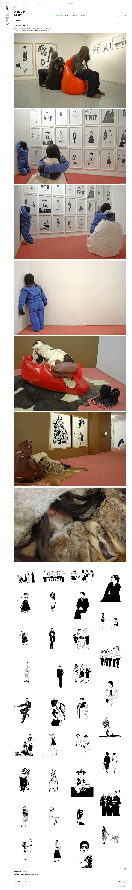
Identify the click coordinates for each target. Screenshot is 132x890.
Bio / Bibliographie (78, 15)
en (7, 28)
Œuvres (60, 15)
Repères (68, 15)
